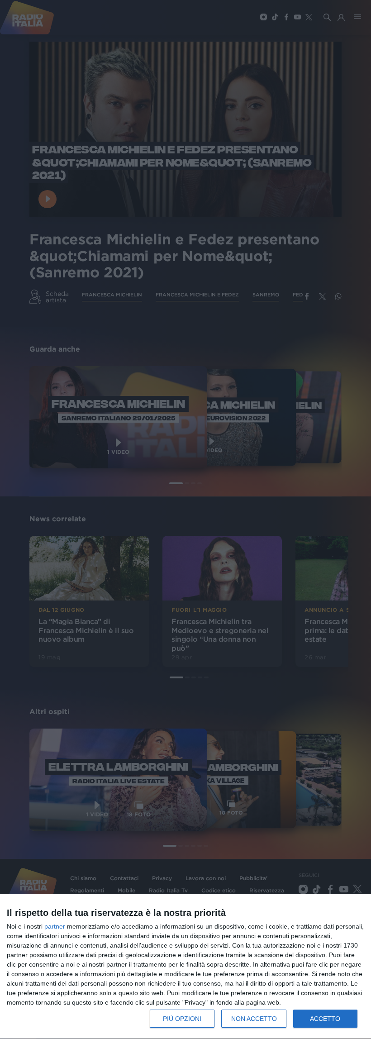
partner (54, 926)
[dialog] (185, 967)
